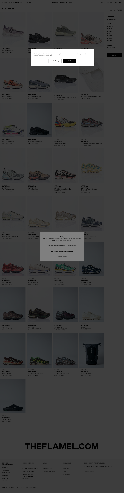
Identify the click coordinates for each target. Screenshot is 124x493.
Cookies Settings (55, 61)
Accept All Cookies (69, 61)
